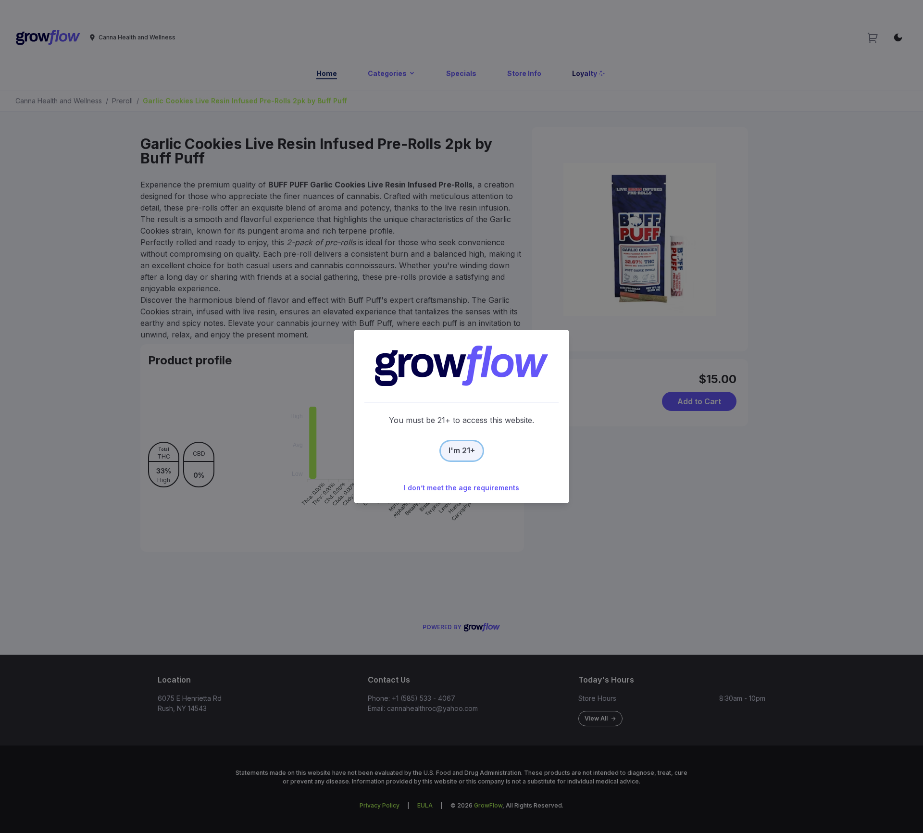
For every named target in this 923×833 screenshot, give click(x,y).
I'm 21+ (462, 450)
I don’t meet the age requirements (461, 488)
